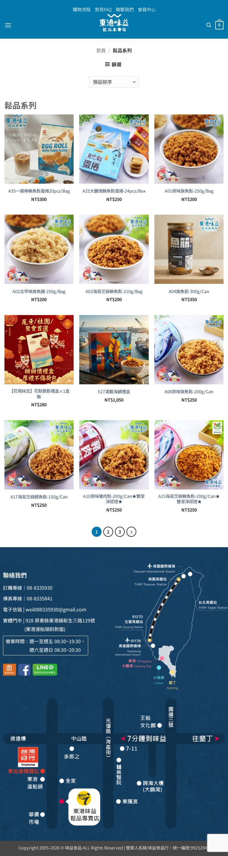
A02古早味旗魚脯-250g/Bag (38, 291)
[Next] (131, 532)
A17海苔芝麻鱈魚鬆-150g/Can (39, 497)
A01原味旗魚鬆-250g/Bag (189, 191)
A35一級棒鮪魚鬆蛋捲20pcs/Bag (39, 191)
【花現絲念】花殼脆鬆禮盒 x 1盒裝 (38, 393)
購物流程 (82, 9)
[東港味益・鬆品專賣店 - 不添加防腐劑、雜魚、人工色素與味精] (114, 23)
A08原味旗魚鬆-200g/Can (188, 391)
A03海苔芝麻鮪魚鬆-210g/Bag (114, 291)
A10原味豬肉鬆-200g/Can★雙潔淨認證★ (114, 498)
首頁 (101, 50)
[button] (8, 25)
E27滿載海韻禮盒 (114, 391)
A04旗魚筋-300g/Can (189, 291)
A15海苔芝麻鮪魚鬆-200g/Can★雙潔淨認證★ (189, 498)
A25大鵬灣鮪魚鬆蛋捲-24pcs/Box (114, 191)
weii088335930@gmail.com (56, 609)
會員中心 (147, 9)
